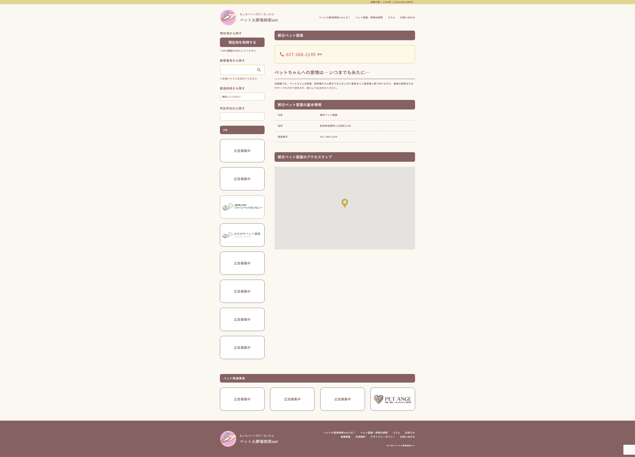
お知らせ (410, 432)
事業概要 (346, 436)
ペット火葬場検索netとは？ (335, 17)
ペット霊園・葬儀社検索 (369, 17)
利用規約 (360, 436)
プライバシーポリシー (382, 436)
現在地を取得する (242, 42)
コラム (391, 17)
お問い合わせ (407, 17)
